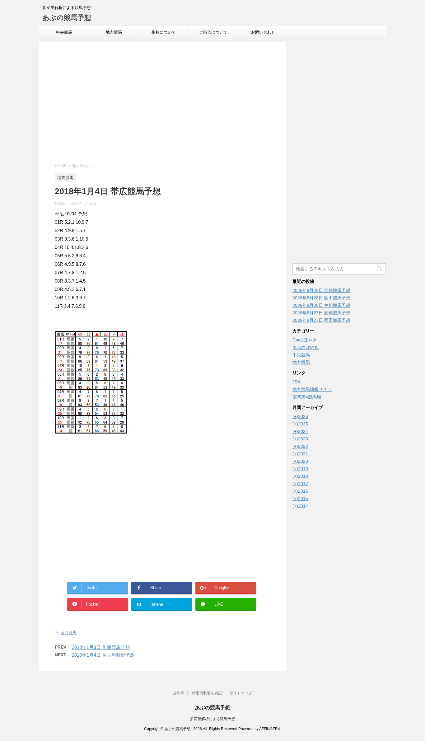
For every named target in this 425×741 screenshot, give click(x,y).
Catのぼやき (304, 339)
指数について (164, 32)
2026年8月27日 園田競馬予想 (321, 320)
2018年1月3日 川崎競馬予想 (101, 647)
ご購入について (213, 32)
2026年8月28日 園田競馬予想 (321, 297)
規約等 (178, 693)
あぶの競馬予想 (66, 17)
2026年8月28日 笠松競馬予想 (321, 305)
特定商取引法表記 (207, 693)
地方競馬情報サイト (312, 389)
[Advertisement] (163, 103)
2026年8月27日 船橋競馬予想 (321, 312)
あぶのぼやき (305, 347)
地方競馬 (114, 32)
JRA (296, 381)
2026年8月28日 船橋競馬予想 (321, 290)
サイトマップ (241, 693)
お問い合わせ (263, 32)
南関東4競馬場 (306, 396)
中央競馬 (64, 32)
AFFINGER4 (269, 729)
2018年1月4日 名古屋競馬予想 (103, 655)
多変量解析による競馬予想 (212, 719)
